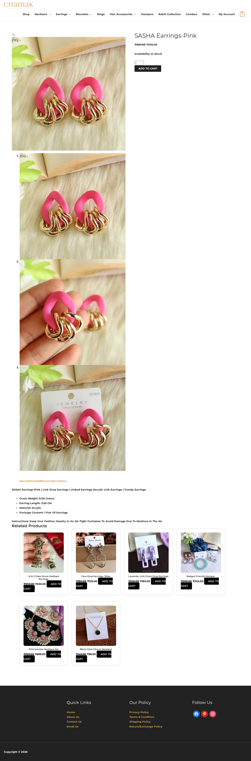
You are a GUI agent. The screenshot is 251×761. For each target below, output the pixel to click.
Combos (191, 14)
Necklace (41, 14)
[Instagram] (212, 713)
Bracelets (82, 14)
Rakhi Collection (169, 14)
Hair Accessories (121, 14)
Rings (101, 14)
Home (71, 712)
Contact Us (74, 721)
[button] (13, 34)
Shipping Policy (140, 721)
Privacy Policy (139, 712)
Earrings (61, 14)
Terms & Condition (141, 716)
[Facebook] (196, 713)
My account (227, 14)
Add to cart (147, 68)
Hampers (147, 14)
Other (206, 14)
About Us (73, 716)
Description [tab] (27, 480)
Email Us (72, 726)
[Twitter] (204, 713)
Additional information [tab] (50, 480)
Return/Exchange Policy (145, 726)
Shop (26, 14)
